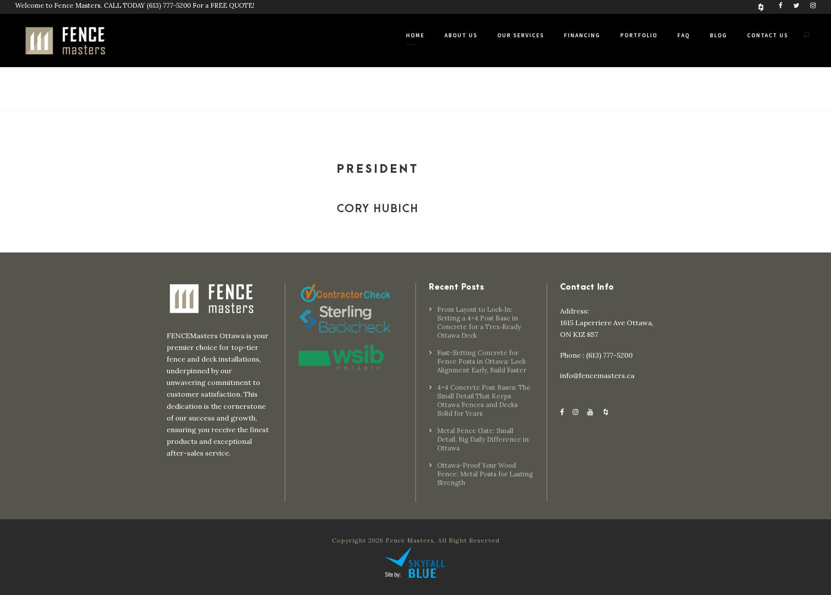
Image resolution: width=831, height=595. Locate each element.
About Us (460, 35)
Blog (718, 35)
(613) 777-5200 (169, 5)
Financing (582, 35)
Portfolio (638, 35)
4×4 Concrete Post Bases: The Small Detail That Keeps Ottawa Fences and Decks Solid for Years (484, 400)
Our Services (520, 35)
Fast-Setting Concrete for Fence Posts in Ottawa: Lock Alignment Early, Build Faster (481, 361)
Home (415, 35)
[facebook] (781, 5)
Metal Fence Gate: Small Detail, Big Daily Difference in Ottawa (483, 439)
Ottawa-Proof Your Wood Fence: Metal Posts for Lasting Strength (485, 474)
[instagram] (813, 5)
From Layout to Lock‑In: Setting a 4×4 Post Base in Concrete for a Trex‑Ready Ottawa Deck (479, 322)
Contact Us (767, 35)
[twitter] (796, 5)
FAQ (683, 35)
